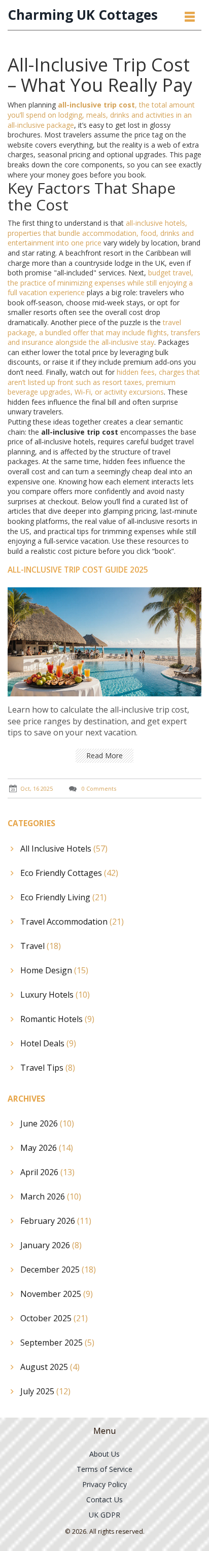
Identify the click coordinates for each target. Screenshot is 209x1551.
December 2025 (58, 1269)
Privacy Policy (104, 1484)
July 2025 (45, 1391)
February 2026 (55, 1220)
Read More (104, 755)
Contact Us (104, 1499)
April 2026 (47, 1172)
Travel (40, 945)
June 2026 (47, 1123)
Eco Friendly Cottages (69, 872)
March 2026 (50, 1196)
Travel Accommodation (72, 921)
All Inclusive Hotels (64, 848)
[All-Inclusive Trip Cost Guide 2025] (104, 641)
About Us (104, 1454)
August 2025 (50, 1366)
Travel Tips (47, 1067)
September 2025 (57, 1342)
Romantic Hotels (57, 1019)
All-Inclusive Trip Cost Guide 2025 (78, 570)
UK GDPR (104, 1515)
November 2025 (56, 1293)
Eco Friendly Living (63, 897)
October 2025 (54, 1318)
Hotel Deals (48, 1043)
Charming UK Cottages (83, 15)
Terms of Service (104, 1469)
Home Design (54, 970)
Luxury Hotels (55, 994)
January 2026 (51, 1245)
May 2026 (46, 1147)
